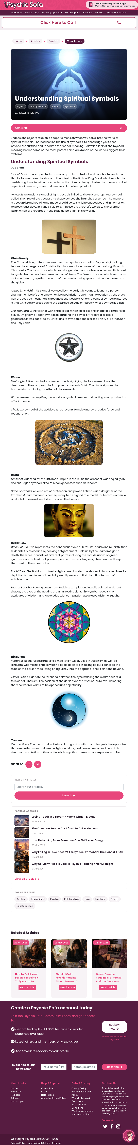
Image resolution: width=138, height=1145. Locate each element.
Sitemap (56, 1143)
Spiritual (56, 106)
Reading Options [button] (51, 12)
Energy (114, 899)
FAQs (44, 1091)
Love (87, 899)
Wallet (28, 12)
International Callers (39, 1143)
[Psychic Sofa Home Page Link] (25, 5)
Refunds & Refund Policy (81, 1093)
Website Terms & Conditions (81, 1100)
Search (67, 795)
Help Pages (47, 1094)
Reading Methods (37, 106)
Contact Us (47, 1088)
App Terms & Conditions (79, 1106)
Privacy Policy (79, 1088)
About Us (16, 1091)
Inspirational (38, 899)
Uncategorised (25, 906)
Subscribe (112, 1067)
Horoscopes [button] (72, 12)
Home (18, 41)
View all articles (25, 879)
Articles (99, 12)
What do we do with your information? (82, 1113)
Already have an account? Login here (114, 1038)
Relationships (71, 899)
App (36, 12)
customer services (117, 1105)
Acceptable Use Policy (53, 1098)
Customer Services (116, 12)
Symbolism (70, 106)
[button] (69, 22)
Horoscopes (18, 1101)
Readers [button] (16, 12)
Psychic (53, 41)
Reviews (87, 12)
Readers (15, 1094)
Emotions (100, 899)
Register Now (114, 1027)
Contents (21, 128)
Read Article (27, 987)
